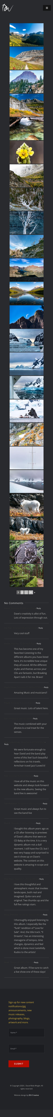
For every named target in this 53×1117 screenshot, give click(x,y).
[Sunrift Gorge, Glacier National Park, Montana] (27, 128)
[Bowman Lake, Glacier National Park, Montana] (27, 293)
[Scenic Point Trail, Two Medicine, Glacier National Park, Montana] (27, 199)
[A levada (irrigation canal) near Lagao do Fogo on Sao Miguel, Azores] (27, 575)
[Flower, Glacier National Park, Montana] (27, 152)
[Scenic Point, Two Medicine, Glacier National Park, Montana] (27, 269)
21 (31, 592)
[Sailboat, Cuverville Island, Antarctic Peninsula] (27, 457)
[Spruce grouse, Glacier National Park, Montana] (27, 552)
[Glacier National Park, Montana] (27, 34)
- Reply (38, 608)
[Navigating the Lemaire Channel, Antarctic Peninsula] (27, 340)
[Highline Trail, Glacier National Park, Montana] (27, 58)
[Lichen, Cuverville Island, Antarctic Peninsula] (27, 434)
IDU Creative (34, 1095)
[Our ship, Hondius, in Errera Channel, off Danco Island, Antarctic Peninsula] (27, 481)
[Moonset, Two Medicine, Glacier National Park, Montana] (27, 316)
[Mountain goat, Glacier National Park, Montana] (27, 504)
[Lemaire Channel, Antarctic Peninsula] (27, 363)
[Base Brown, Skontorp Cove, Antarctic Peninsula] (27, 410)
